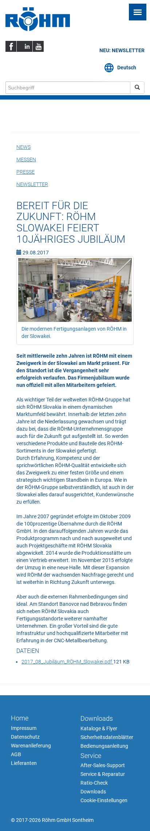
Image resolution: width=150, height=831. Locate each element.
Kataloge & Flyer (98, 728)
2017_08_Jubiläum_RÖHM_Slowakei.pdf (67, 662)
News (23, 147)
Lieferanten (24, 763)
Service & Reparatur (102, 774)
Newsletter (32, 184)
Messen (26, 159)
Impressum (23, 728)
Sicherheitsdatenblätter (106, 737)
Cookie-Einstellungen (103, 800)
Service (90, 755)
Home (19, 718)
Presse (25, 172)
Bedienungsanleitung (104, 746)
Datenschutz (25, 737)
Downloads (96, 718)
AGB (16, 754)
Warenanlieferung (31, 746)
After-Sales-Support (102, 765)
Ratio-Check (94, 783)
